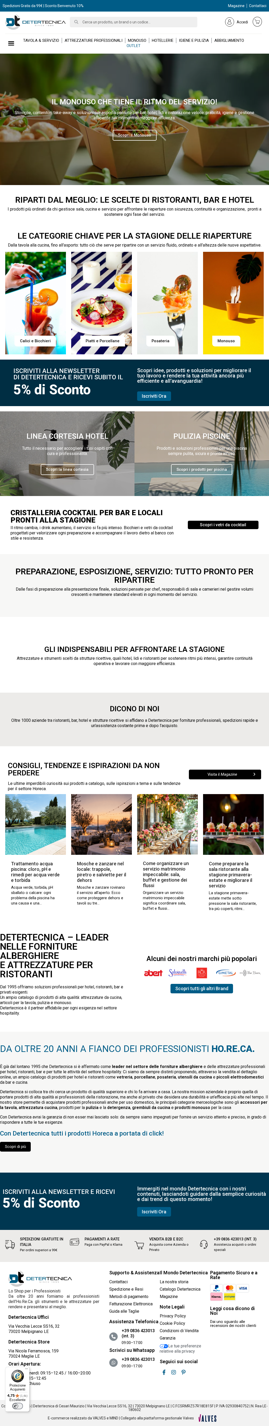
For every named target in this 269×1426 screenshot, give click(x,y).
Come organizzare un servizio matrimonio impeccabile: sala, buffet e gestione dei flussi (166, 874)
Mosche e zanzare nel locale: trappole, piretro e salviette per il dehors (101, 872)
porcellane (144, 1077)
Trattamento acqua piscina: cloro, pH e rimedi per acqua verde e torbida (35, 872)
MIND (114, 1418)
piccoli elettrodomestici (240, 1077)
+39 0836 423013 (138, 1359)
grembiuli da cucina (151, 1107)
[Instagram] (173, 1372)
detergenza (118, 1107)
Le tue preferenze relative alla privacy (180, 1348)
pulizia (92, 1107)
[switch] (17, 1406)
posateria (166, 1077)
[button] (135, 135)
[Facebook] (164, 1372)
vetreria (124, 1077)
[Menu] (26, 1370)
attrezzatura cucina (38, 1107)
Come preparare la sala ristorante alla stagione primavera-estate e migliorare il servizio (230, 874)
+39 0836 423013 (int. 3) (235, 1239)
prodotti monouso (192, 1107)
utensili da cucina (195, 1077)
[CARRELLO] (257, 21)
